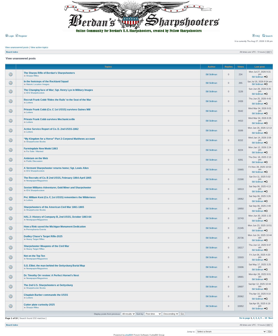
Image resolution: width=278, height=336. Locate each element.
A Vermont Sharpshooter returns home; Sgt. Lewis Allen (56, 168)
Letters (29, 102)
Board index (12, 52)
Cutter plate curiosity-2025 (39, 304)
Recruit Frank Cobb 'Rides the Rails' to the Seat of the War (57, 99)
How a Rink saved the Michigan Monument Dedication (55, 226)
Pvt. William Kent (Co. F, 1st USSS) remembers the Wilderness (60, 197)
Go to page (244, 318)
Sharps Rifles (32, 76)
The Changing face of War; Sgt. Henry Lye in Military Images (58, 90)
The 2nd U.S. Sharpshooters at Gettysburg (48, 285)
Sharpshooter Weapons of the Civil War (46, 246)
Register (22, 36)
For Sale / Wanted (34, 151)
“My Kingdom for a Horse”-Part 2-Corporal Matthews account (59, 138)
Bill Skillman (211, 74)
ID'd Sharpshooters (35, 93)
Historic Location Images (37, 84)
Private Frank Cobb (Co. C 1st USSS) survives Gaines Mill (57, 109)
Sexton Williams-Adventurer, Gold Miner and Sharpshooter (57, 187)
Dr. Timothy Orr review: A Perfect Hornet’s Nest (51, 275)
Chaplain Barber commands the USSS (46, 295)
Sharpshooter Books (36, 141)
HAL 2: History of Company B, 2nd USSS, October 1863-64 (57, 216)
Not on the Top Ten (34, 255)
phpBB (128, 335)
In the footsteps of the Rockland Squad (46, 81)
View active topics (39, 47)
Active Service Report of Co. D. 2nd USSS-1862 (51, 129)
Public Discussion (34, 161)
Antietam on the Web (36, 158)
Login (11, 36)
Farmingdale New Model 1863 (41, 148)
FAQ (257, 36)
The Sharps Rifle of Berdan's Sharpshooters (49, 73)
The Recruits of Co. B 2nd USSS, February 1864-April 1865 (57, 177)
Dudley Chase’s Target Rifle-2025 (43, 236)
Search (269, 36)
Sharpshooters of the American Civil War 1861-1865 (54, 207)
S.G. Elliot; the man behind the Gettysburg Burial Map (54, 265)
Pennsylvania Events (36, 229)
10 (266, 318)
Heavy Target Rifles (35, 239)
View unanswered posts (17, 47)
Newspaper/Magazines (37, 180)
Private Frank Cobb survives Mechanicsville (49, 119)
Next (270, 318)
